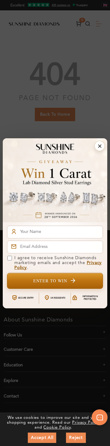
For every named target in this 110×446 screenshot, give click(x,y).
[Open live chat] (100, 417)
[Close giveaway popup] (99, 146)
